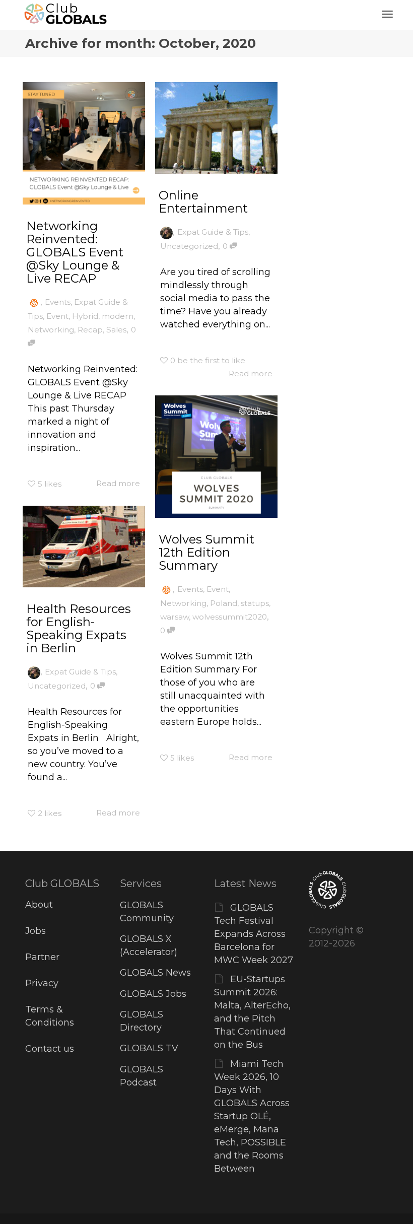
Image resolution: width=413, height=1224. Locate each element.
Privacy (41, 983)
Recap (90, 329)
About (39, 904)
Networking (51, 329)
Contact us (49, 1048)
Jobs (35, 930)
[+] (84, 143)
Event (57, 316)
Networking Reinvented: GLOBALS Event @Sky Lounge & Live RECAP (74, 252)
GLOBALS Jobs (153, 993)
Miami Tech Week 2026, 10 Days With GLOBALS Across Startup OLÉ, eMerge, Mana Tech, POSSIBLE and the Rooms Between (252, 1116)
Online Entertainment (203, 202)
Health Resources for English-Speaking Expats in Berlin (78, 628)
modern (117, 316)
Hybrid (85, 316)
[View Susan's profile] (166, 232)
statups (255, 603)
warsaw (174, 617)
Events (58, 302)
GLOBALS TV (149, 1048)
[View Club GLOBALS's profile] (34, 302)
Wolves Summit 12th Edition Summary (206, 552)
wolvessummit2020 (229, 617)
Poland (223, 603)
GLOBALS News (155, 972)
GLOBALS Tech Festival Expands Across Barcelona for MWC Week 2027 (253, 934)
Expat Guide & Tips (212, 232)
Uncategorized (189, 246)
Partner (42, 957)
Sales (116, 329)
